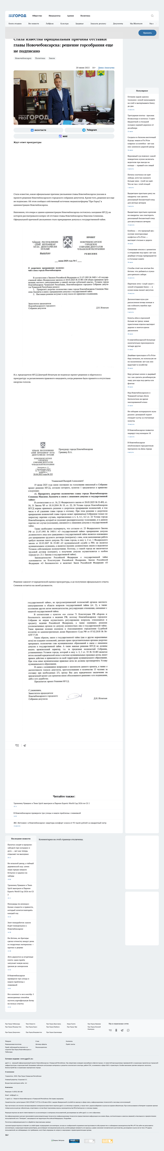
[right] (156, 24)
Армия (70, 15)
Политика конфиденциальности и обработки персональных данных (28, 1122)
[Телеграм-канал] (89, 130)
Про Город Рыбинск (53, 1027)
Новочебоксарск (23, 58)
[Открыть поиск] (152, 15)
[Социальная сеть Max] (64, 136)
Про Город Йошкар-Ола (13, 1027)
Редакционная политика (13, 1044)
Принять (147, 33)
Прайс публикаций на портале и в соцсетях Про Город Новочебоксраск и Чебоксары (18, 1049)
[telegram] (25, 745)
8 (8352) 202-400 (17, 1092)
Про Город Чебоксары (12, 1024)
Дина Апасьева (106, 67)
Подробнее (67, 1118)
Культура (64, 23)
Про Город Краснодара (54, 1032)
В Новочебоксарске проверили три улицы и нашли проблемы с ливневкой (47, 814)
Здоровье (80, 23)
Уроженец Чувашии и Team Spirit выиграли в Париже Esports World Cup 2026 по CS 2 (52, 804)
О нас (37, 1041)
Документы (118, 23)
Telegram (8, 1041)
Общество (37, 15)
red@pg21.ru (14, 1095)
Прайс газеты (70, 1044)
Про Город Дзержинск (12, 1032)
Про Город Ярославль (53, 1024)
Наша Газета (71, 1024)
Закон (52, 58)
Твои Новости (30, 1024)
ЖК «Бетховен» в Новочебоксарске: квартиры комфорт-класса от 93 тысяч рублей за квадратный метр (60, 824)
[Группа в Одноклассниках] (116, 1030)
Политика (85, 15)
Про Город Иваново (94, 1024)
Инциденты (54, 15)
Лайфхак (50, 23)
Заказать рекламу (98, 23)
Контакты (69, 1041)
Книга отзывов (15, 23)
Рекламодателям (41, 1047)
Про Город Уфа (72, 1027)
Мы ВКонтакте (136, 23)
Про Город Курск (31, 1027)
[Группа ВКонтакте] (38, 130)
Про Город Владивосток (34, 1032)
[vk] (17, 745)
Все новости (33, 23)
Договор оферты (41, 1044)
